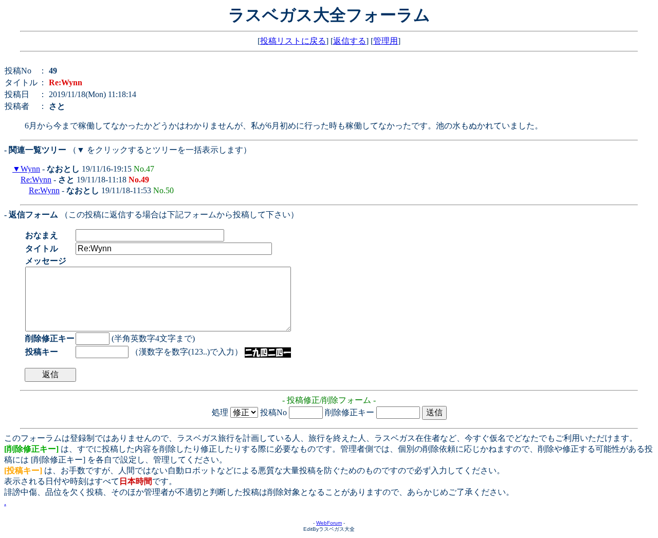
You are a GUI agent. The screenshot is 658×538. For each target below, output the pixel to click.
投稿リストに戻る (293, 40)
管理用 (385, 40)
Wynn (30, 168)
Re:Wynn (36, 179)
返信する (349, 40)
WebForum (329, 523)
